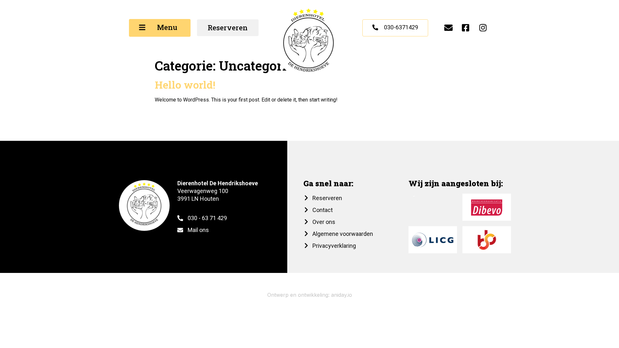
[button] (160, 28)
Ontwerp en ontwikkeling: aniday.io (309, 295)
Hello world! (185, 85)
